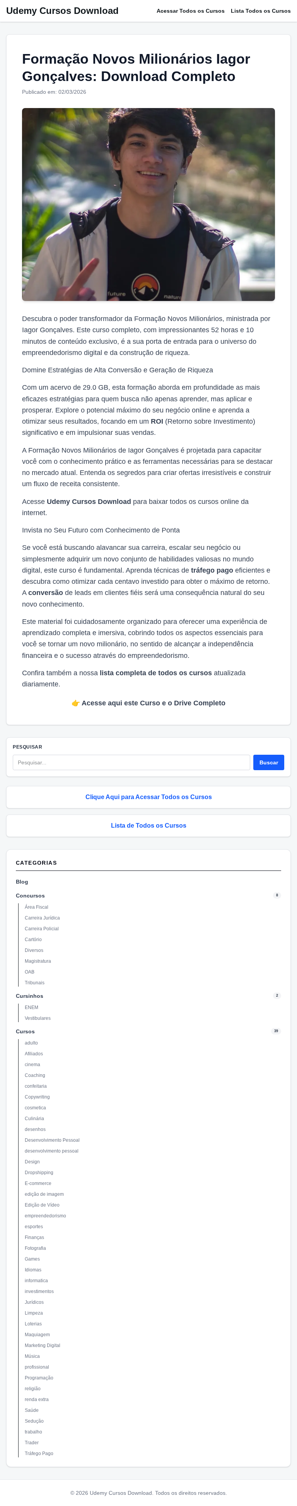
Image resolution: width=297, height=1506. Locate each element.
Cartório (33, 939)
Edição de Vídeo (42, 1205)
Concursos (30, 895)
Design (32, 1162)
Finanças (34, 1237)
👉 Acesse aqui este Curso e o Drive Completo (148, 703)
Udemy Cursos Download (62, 10)
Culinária (34, 1118)
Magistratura (38, 961)
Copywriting (37, 1097)
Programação (39, 1378)
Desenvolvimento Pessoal (52, 1140)
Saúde (32, 1410)
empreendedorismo (45, 1216)
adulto (31, 1043)
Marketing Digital (42, 1345)
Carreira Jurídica (42, 918)
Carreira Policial (42, 928)
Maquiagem (37, 1334)
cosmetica (35, 1107)
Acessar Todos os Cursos (191, 11)
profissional (37, 1367)
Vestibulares (38, 1018)
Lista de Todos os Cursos (148, 825)
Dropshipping (39, 1172)
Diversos (34, 950)
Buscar (268, 762)
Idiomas (33, 1270)
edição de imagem (44, 1194)
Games (32, 1259)
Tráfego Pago (39, 1453)
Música (32, 1356)
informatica (36, 1280)
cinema (32, 1064)
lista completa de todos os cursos (156, 673)
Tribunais (34, 982)
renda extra (37, 1399)
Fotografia (35, 1248)
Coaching (35, 1075)
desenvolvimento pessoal (52, 1151)
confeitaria (36, 1086)
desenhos (35, 1129)
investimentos (39, 1291)
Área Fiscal (36, 907)
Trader (32, 1442)
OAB (29, 972)
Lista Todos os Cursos (261, 11)
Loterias (33, 1324)
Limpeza (34, 1313)
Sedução (34, 1421)
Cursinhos (29, 996)
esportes (34, 1226)
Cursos (25, 1031)
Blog (22, 882)
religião (33, 1388)
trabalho (33, 1432)
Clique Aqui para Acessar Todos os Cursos (148, 797)
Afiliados (34, 1053)
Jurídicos (34, 1302)
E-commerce (38, 1183)
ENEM (31, 1007)
